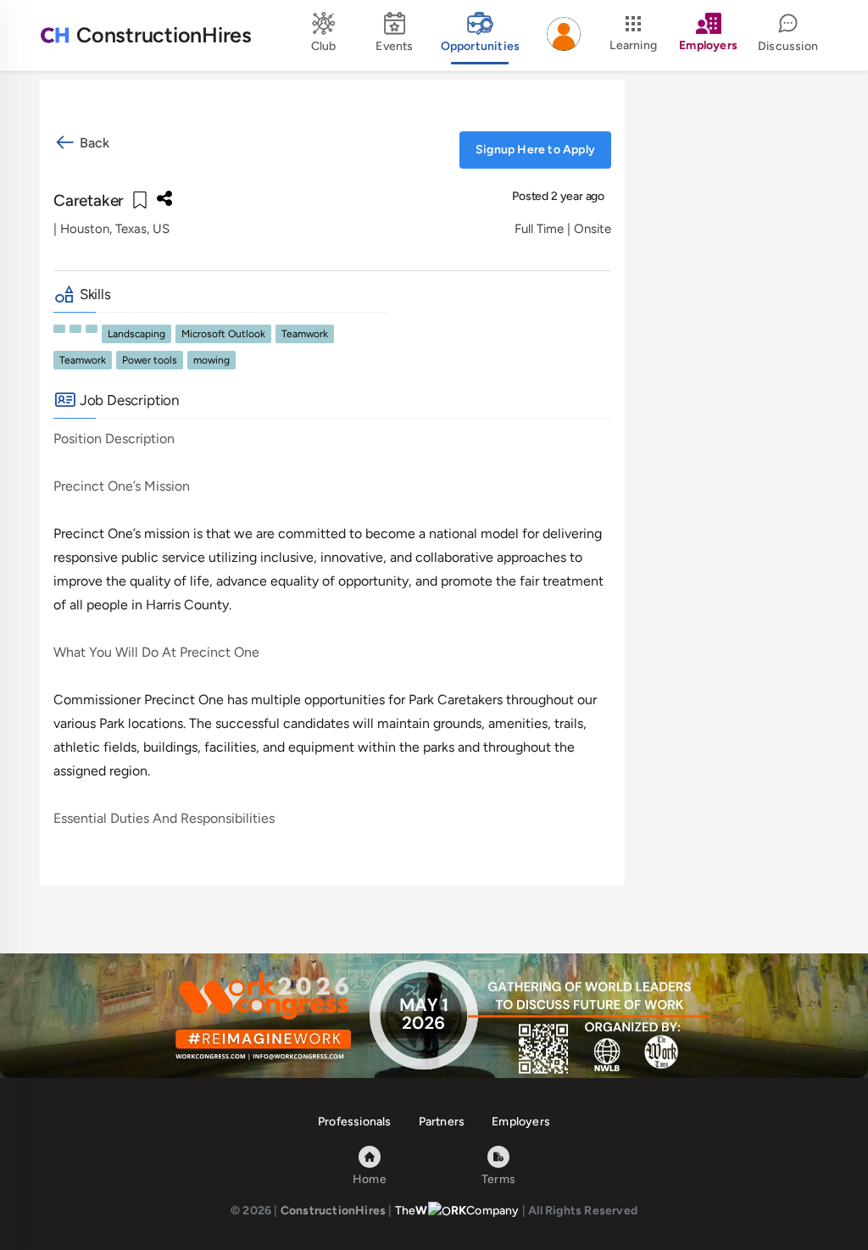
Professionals (355, 1121)
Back (92, 143)
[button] (564, 36)
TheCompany (457, 1210)
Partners (442, 1121)
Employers (521, 1121)
